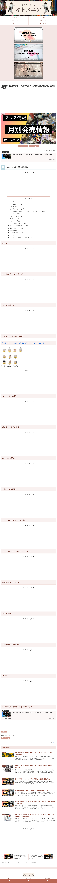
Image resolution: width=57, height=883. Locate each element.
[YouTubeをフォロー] (8, 738)
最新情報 (4, 731)
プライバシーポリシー (28, 878)
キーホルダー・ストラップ (17, 204)
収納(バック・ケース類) (16, 228)
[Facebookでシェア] (28, 146)
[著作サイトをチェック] (2, 738)
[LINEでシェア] (35, 146)
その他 (12, 235)
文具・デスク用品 (15, 221)
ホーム (9, 878)
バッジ (12, 201)
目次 (26, 198)
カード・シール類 (15, 213)
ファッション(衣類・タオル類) (18, 223)
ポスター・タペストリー (16, 216)
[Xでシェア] (21, 146)
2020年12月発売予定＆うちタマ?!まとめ (21, 237)
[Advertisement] (28, 101)
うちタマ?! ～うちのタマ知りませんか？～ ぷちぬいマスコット (28, 211)
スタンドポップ (14, 206)
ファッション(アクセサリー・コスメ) (20, 225)
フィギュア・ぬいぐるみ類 (17, 209)
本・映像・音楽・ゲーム (16, 233)
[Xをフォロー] (5, 738)
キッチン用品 (13, 230)
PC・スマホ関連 (14, 218)
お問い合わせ (47, 878)
